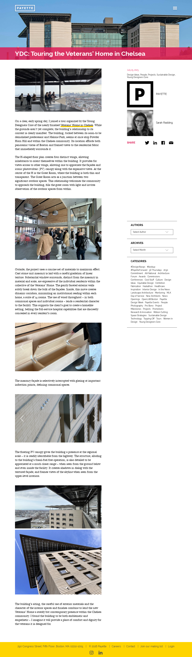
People (143, 74)
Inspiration (136, 289)
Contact (130, 646)
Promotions (158, 309)
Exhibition (160, 283)
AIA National (150, 273)
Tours (159, 318)
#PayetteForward (139, 270)
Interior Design (149, 289)
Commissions (154, 276)
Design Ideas (133, 74)
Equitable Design (146, 283)
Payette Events (152, 302)
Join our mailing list (151, 646)
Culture (159, 280)
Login (171, 646)
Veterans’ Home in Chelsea (76, 125)
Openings (135, 299)
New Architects (153, 296)
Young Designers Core (137, 77)
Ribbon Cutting (161, 312)
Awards (142, 276)
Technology (136, 318)
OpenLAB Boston (150, 299)
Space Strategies (139, 315)
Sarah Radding (164, 122)
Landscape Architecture (142, 293)
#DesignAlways (138, 267)
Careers (116, 646)
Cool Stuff (149, 280)
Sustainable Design (166, 74)
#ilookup (151, 267)
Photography (137, 305)
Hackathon (148, 286)
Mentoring (160, 293)
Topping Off (149, 318)
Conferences (137, 280)
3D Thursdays (155, 270)
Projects (152, 74)
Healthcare (159, 286)
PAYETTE (161, 94)
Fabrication (136, 286)
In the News (164, 289)
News (165, 296)
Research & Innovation (141, 312)
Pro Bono (149, 305)
